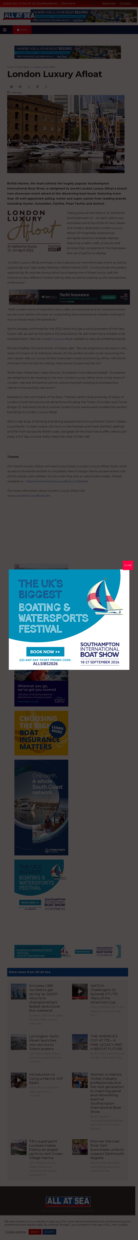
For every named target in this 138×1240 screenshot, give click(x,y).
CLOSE (128, 565)
